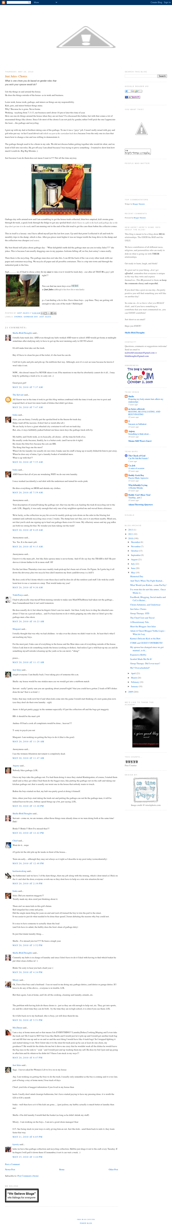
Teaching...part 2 (135, 497)
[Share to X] (48, 313)
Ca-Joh (131, 465)
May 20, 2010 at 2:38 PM (27, 883)
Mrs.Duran (17, 1027)
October (135, 550)
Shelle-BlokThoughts (22, 332)
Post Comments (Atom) (27, 1175)
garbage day (31, 317)
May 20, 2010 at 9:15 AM (28, 546)
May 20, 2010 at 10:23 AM (28, 621)
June (133, 568)
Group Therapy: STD (139, 613)
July (133, 563)
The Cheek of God (136, 455)
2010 (131, 538)
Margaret (17, 628)
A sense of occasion (136, 468)
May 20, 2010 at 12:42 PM (28, 832)
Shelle (131, 396)
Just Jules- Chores (138, 608)
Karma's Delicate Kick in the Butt (145, 638)
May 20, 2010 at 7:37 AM (28, 387)
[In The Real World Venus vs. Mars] (132, 97)
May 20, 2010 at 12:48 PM (28, 863)
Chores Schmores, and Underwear (145, 604)
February (135, 681)
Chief (15, 840)
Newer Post (10, 1169)
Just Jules (45, 317)
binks (15, 414)
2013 (131, 529)
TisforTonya (18, 594)
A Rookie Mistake (135, 487)
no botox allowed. (136, 408)
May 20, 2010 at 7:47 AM (28, 407)
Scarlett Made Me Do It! (141, 659)
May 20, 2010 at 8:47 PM (27, 1057)
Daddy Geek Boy (136, 475)
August (134, 559)
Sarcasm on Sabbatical (137, 424)
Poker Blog (86, 1223)
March (134, 677)
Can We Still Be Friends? (138, 458)
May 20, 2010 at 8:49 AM (28, 529)
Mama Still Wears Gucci (140, 440)
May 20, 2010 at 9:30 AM (28, 587)
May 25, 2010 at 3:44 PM (27, 1156)
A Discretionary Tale (139, 622)
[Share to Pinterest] (55, 313)
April (133, 673)
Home (61, 1169)
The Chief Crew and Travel (142, 617)
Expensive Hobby (138, 654)
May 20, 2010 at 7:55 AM (28, 461)
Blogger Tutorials (139, 204)
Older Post (113, 1169)
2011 (131, 533)
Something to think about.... (139, 433)
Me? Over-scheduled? (140, 667)
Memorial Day (136, 576)
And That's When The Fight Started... (147, 580)
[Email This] (42, 313)
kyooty (16, 1144)
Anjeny (16, 765)
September (136, 555)
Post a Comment (12, 1164)
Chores (18, 317)
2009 (131, 691)
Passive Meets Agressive (138, 478)
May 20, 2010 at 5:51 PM (27, 1020)
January (135, 686)
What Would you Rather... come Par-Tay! (148, 585)
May (133, 572)
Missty (16, 979)
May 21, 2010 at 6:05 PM (27, 1136)
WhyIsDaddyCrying (137, 485)
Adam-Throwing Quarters (140, 504)
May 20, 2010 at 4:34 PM (27, 972)
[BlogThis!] (45, 313)
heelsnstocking (19, 871)
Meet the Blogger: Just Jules (143, 626)
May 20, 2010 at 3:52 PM (27, 945)
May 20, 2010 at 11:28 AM (28, 741)
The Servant (18, 394)
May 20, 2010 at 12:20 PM (28, 805)
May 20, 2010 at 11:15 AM (28, 662)
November (136, 546)
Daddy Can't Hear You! (139, 494)
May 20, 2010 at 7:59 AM (28, 492)
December (136, 542)
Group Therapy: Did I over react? (145, 663)
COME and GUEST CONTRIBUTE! (146, 642)
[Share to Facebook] (52, 313)
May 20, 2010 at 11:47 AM (28, 758)
